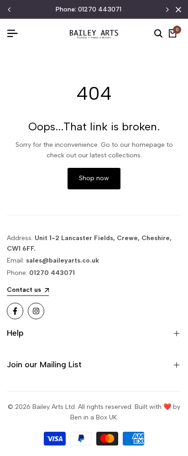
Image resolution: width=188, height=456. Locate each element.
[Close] (176, 9)
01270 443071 (99, 9)
